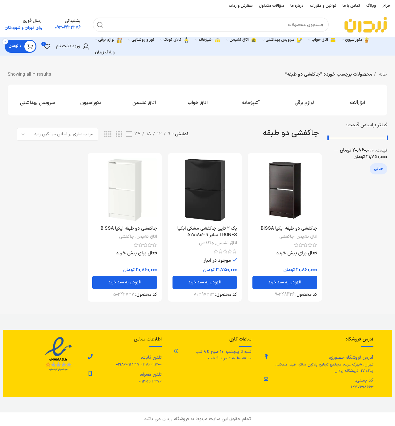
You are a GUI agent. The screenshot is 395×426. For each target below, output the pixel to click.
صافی (378, 169)
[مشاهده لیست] (129, 134)
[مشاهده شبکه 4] (107, 134)
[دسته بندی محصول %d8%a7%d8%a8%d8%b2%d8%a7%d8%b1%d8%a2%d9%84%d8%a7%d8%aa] (357, 100)
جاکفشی (286, 237)
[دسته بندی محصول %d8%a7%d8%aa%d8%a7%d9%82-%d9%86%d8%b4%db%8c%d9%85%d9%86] (144, 100)
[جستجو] (100, 25)
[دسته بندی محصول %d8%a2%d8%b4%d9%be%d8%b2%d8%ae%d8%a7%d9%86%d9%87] (250, 100)
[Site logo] (365, 24)
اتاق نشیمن (307, 237)
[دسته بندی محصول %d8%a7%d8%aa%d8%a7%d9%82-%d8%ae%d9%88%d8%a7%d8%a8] (197, 100)
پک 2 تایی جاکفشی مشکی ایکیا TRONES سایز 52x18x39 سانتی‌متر (207, 235)
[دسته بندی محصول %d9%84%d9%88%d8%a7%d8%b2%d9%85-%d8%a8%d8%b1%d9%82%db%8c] (304, 100)
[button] (284, 282)
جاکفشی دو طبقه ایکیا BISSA (289, 228)
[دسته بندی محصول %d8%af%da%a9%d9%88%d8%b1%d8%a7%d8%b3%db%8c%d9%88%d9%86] (90, 100)
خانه (382, 74)
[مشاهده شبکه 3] (119, 134)
